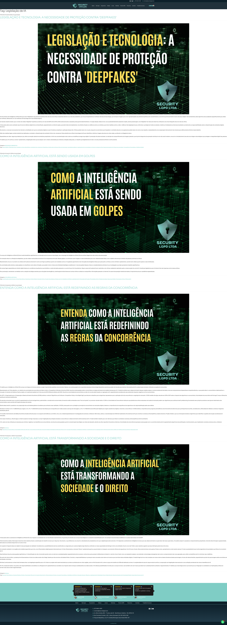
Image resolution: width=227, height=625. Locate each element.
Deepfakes (45, 147)
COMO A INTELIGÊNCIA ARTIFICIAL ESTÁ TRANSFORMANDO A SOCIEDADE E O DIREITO (60, 438)
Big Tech (28, 429)
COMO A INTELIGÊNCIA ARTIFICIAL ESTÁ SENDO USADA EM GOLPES (47, 156)
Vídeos (108, 5)
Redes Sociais (109, 575)
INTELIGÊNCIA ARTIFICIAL (11, 277)
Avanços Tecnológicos (7, 575)
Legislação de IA (81, 147)
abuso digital (5, 147)
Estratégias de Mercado (55, 429)
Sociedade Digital (127, 575)
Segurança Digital (112, 279)
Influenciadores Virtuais (51, 575)
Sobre (93, 5)
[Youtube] (132, 1)
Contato (134, 5)
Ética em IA (63, 429)
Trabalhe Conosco (141, 5)
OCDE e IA (116, 429)
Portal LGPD (122, 5)
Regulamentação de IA (118, 575)
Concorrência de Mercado (36, 429)
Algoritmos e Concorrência (8, 429)
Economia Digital (46, 429)
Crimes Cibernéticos (20, 279)
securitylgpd (17, 14)
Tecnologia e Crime (120, 279)
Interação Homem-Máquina (83, 575)
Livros (112, 5)
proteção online (99, 147)
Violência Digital (140, 147)
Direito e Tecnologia (25, 575)
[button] (153, 591)
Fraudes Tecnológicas (50, 279)
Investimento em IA (91, 429)
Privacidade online (94, 279)
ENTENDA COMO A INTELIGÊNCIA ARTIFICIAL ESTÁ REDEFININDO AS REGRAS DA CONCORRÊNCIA (69, 288)
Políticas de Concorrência (124, 429)
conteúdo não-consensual (37, 147)
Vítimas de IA (128, 279)
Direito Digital (34, 279)
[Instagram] (131, 1)
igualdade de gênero (72, 147)
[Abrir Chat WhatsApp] (222, 622)
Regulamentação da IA (108, 147)
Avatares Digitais (17, 575)
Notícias (117, 5)
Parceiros (129, 5)
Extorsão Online (41, 279)
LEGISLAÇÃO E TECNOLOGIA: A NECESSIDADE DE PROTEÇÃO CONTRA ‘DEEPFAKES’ (58, 17)
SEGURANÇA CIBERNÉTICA (11, 145)
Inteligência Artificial (67, 279)
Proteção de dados (103, 279)
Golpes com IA (58, 279)
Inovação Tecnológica (71, 429)
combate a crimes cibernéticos (23, 147)
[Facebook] (130, 1)
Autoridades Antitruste (20, 429)
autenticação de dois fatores (8, 279)
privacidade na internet (90, 147)
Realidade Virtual (102, 575)
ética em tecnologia (62, 147)
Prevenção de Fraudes (84, 279)
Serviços (97, 5)
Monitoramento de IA (108, 429)
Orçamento (103, 5)
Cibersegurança (12, 147)
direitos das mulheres (53, 147)
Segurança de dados (118, 147)
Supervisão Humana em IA (138, 575)
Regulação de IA (134, 429)
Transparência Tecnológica (130, 147)
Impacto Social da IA (40, 575)
